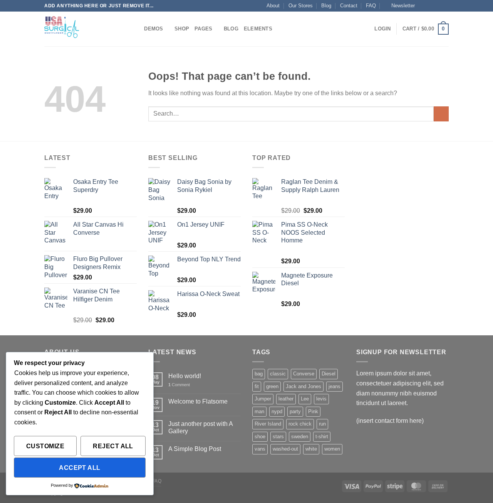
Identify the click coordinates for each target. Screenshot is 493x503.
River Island (268, 424)
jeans (334, 386)
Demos (153, 29)
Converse (303, 374)
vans (260, 449)
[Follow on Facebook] (423, 5)
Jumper (263, 399)
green (272, 386)
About (273, 5)
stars (278, 436)
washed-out (285, 449)
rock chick (300, 424)
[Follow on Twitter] (437, 5)
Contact (348, 5)
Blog (326, 5)
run (322, 424)
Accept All (80, 467)
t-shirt (321, 436)
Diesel (328, 374)
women (332, 449)
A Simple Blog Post (194, 449)
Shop (181, 29)
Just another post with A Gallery (200, 427)
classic (278, 374)
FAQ (371, 5)
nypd (277, 411)
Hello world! (184, 376)
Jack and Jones (303, 386)
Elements (258, 29)
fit (257, 386)
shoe (260, 436)
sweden (299, 436)
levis (321, 399)
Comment (179, 384)
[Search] (136, 29)
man (259, 411)
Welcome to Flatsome (198, 401)
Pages (203, 29)
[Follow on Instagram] (430, 5)
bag (259, 374)
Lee (305, 399)
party (295, 411)
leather (285, 399)
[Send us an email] (445, 5)
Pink (313, 411)
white (311, 449)
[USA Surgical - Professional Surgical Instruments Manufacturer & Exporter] (82, 29)
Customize (45, 446)
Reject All (113, 446)
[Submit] (441, 113)
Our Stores (300, 5)
